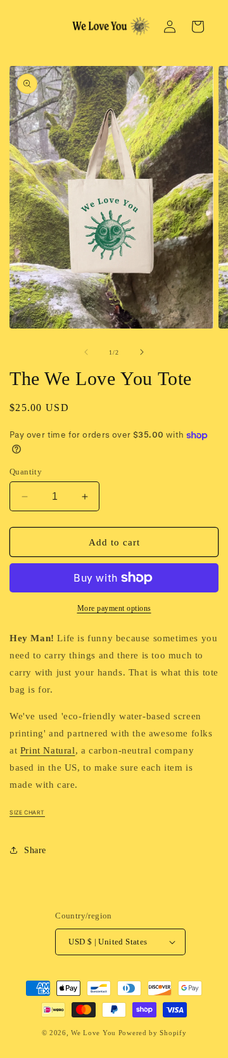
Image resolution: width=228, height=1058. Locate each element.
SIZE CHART (27, 812)
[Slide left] (86, 352)
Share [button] (35, 850)
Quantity (26, 471)
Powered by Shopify (152, 1032)
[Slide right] (142, 352)
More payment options (114, 608)
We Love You (93, 1032)
